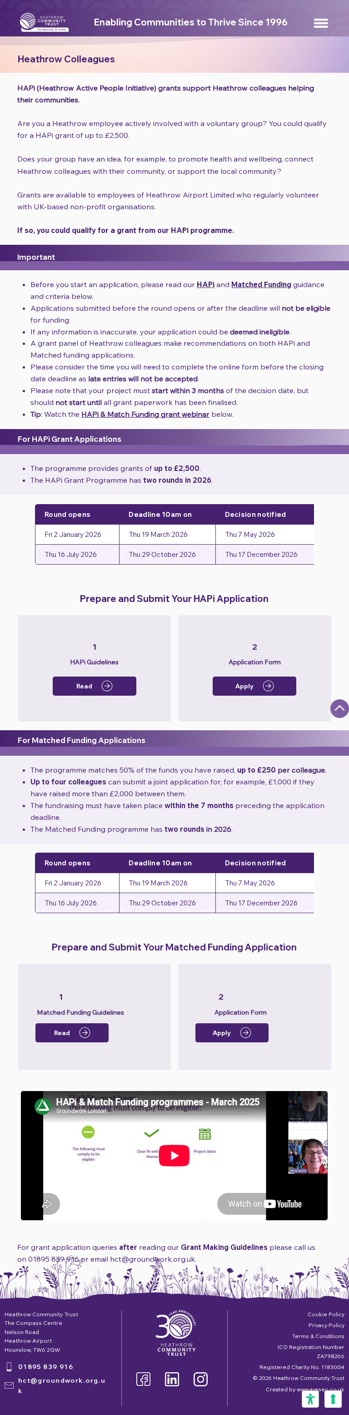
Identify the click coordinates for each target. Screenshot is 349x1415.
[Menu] (321, 23)
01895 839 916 (46, 1367)
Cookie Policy (326, 1314)
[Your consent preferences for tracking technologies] (333, 1399)
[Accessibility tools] (310, 1399)
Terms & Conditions (318, 1336)
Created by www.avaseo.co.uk (305, 1389)
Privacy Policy (326, 1325)
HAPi (205, 284)
